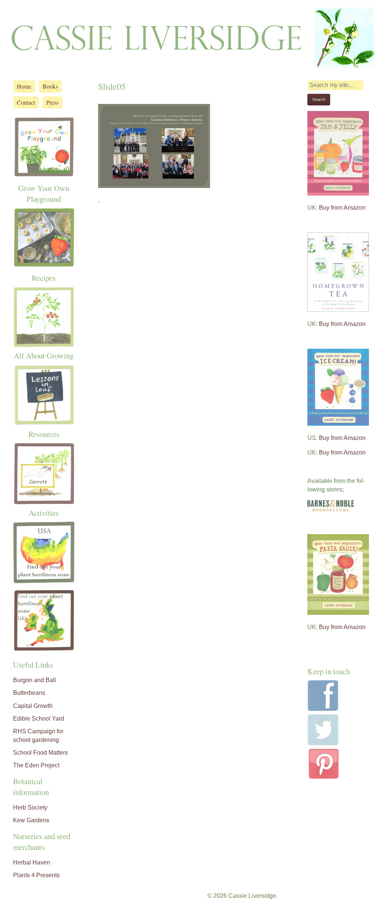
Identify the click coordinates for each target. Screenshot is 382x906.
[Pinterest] (323, 778)
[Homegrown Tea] (338, 309)
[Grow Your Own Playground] (44, 174)
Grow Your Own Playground (43, 193)
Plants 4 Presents (36, 875)
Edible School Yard (38, 718)
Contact (26, 102)
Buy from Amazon (342, 207)
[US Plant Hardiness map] (44, 580)
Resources (43, 434)
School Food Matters (40, 752)
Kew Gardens (31, 820)
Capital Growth (33, 706)
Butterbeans (29, 693)
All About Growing (43, 355)
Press (52, 102)
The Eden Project (36, 765)
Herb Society (30, 807)
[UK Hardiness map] (44, 649)
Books (50, 86)
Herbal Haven (31, 862)
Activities (44, 513)
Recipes (44, 277)
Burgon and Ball (34, 680)
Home (24, 86)
